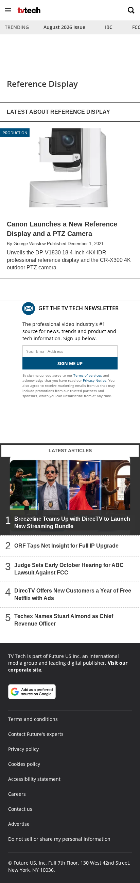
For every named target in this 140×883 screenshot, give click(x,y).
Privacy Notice (94, 380)
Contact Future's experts (36, 734)
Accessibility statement (34, 779)
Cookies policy (24, 764)
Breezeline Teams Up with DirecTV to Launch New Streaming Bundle (72, 522)
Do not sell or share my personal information (59, 839)
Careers (17, 794)
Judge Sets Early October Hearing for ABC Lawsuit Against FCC (69, 568)
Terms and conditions (33, 719)
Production (15, 132)
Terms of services (88, 375)
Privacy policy (23, 749)
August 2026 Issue (64, 27)
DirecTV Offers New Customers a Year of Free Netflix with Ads (72, 594)
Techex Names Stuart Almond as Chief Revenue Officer (63, 620)
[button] (8, 10)
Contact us (20, 809)
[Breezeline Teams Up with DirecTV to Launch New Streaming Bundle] (70, 495)
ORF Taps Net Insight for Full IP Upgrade (66, 546)
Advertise (19, 824)
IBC (108, 27)
